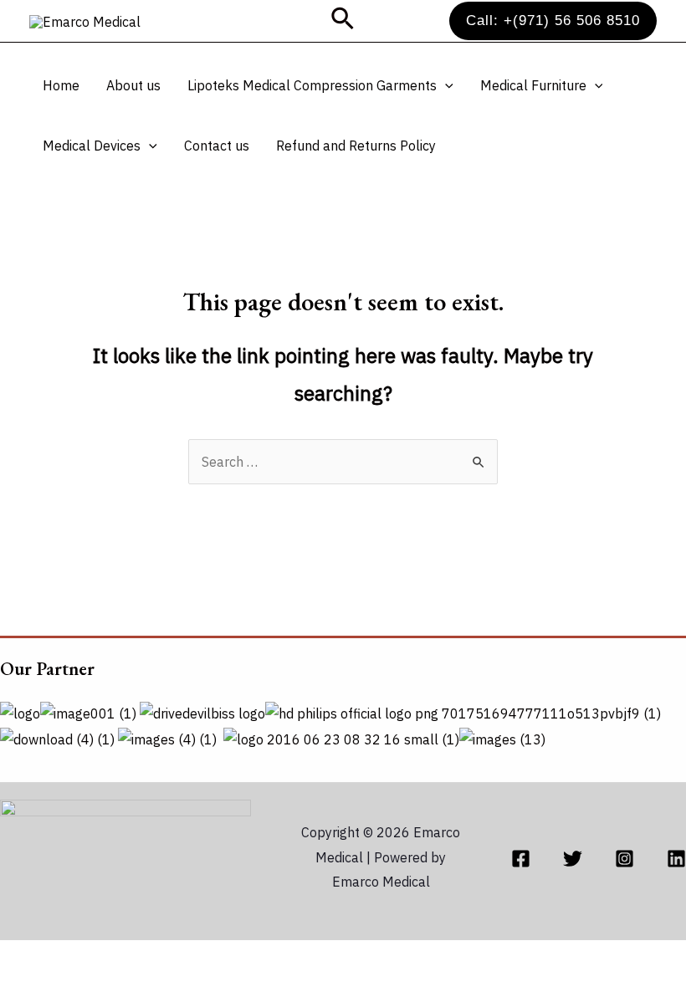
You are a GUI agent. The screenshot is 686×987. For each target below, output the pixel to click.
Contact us (216, 145)
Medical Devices (92, 145)
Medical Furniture (533, 85)
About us (133, 85)
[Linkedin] (676, 858)
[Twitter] (572, 858)
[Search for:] (343, 461)
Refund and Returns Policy (356, 145)
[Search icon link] (343, 20)
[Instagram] (624, 858)
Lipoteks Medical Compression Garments (312, 85)
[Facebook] (520, 858)
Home (61, 85)
